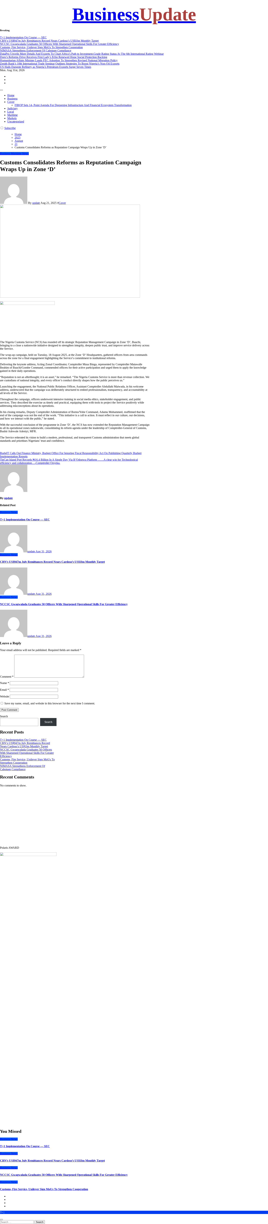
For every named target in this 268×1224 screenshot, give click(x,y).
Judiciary (12, 108)
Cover (10, 101)
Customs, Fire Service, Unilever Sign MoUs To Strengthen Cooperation (44, 1189)
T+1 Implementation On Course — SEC (25, 519)
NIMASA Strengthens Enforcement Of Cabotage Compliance (22, 767)
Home (10, 95)
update (36, 202)
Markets (12, 118)
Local (10, 111)
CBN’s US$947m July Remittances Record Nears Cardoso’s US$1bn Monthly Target (52, 561)
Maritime (12, 114)
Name (4, 683)
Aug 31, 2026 (44, 551)
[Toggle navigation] (1, 90)
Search (4, 716)
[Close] (1, 1219)
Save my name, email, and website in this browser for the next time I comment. (49, 703)
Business (134, 14)
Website (4, 696)
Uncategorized (15, 121)
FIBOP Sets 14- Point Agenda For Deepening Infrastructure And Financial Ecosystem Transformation (73, 105)
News (25, 153)
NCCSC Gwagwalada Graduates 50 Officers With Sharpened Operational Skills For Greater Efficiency (64, 604)
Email (4, 689)
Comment (6, 676)
